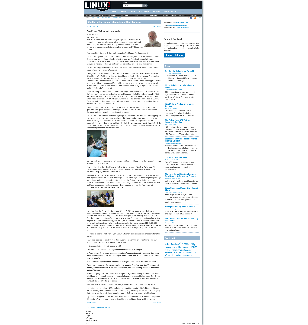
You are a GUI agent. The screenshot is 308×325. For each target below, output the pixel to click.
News (114, 11)
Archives (156, 11)
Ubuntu (176, 252)
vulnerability (179, 209)
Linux (170, 73)
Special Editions (170, 11)
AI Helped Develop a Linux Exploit (180, 206)
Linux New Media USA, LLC (193, 324)
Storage (175, 108)
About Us (88, 311)
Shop (182, 11)
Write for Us (89, 313)
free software (177, 255)
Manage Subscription (92, 320)
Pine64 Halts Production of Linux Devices (179, 105)
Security (135, 15)
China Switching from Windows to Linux (179, 86)
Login (199, 17)
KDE (166, 124)
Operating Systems (169, 15)
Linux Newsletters (181, 23)
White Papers (144, 11)
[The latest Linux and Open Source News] (194, 17)
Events (175, 247)
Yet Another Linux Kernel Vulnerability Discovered (181, 219)
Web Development (188, 252)
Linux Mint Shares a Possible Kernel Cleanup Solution (181, 139)
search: (125, 2)
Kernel (174, 143)
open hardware (168, 108)
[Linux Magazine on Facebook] (190, 17)
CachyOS (173, 159)
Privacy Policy (90, 319)
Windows (180, 89)
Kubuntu (170, 124)
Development (113, 15)
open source (187, 255)
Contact (88, 315)
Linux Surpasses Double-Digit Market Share (181, 189)
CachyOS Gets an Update (176, 157)
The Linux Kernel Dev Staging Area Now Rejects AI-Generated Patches (180, 175)
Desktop (102, 15)
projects (174, 124)
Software (182, 15)
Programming (154, 15)
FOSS (166, 73)
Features (123, 11)
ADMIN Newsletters (182, 27)
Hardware (125, 15)
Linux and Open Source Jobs (177, 25)
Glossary (87, 323)
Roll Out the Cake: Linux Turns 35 (179, 71)
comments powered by (98, 307)
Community (187, 243)
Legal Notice (89, 317)
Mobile (167, 250)
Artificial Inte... (168, 178)
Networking (193, 15)
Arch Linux (167, 159)
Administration (91, 15)
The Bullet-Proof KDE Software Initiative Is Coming (178, 121)
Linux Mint (178, 143)
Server (143, 15)
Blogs (133, 11)
